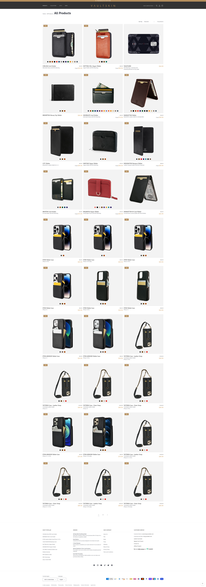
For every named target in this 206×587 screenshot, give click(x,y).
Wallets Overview (46, 552)
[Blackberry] (99, 111)
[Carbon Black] (54, 62)
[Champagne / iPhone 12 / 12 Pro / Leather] (144, 450)
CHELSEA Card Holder (49, 66)
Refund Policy (106, 547)
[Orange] (108, 111)
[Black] (102, 62)
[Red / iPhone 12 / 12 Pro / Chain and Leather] (66, 499)
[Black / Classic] (133, 111)
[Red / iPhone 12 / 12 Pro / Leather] (147, 450)
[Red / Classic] (138, 111)
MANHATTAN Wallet (130, 115)
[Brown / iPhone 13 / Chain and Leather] (102, 401)
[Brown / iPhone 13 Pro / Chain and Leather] (142, 401)
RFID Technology (46, 557)
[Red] (57, 62)
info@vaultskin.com (147, 536)
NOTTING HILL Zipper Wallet (92, 66)
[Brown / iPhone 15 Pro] (143, 255)
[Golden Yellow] (104, 111)
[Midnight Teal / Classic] (156, 111)
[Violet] (104, 207)
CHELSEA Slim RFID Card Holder (50, 534)
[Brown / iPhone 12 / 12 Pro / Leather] (142, 450)
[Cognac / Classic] (135, 111)
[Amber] (70, 62)
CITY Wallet (46, 163)
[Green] (106, 62)
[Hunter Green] (93, 111)
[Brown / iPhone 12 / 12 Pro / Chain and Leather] (61, 499)
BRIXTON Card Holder (49, 212)
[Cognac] (52, 62)
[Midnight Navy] (95, 111)
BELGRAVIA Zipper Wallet (91, 212)
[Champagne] (99, 207)
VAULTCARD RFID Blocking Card (49, 541)
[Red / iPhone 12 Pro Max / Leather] (105, 499)
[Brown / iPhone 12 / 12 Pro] (62, 450)
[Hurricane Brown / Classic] (153, 111)
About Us (105, 534)
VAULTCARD (127, 66)
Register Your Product (138, 541)
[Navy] (59, 62)
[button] (45, 5)
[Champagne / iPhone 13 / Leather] (63, 401)
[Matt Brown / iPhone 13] (62, 352)
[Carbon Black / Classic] (147, 111)
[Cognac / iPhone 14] (146, 303)
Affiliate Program (137, 546)
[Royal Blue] (97, 111)
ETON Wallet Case (48, 260)
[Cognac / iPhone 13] (64, 352)
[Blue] (111, 207)
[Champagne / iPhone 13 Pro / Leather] (144, 352)
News (104, 539)
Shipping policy (76, 585)
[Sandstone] (72, 62)
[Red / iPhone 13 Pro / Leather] (147, 352)
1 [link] (98, 514)
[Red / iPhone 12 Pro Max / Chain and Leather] (146, 499)
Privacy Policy (106, 549)
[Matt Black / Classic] (144, 111)
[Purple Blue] (106, 111)
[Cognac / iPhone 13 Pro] (105, 352)
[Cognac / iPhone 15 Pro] (146, 255)
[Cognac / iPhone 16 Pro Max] (104, 255)
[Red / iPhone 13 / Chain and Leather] (106, 401)
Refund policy (54, 585)
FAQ (104, 536)
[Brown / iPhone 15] (62, 303)
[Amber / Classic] (149, 111)
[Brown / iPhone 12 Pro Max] (103, 450)
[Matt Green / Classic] (142, 111)
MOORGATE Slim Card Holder (49, 536)
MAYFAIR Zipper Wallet (90, 163)
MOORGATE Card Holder (90, 115)
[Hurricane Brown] (75, 62)
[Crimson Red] (102, 111)
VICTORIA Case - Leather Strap (133, 356)
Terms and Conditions (108, 552)
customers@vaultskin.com (148, 534)
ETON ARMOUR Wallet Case (51, 356)
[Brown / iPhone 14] (143, 303)
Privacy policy (61, 585)
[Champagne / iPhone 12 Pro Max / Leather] (103, 499)
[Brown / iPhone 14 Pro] (103, 303)
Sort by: (140, 21)
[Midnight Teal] (77, 62)
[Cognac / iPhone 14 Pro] (105, 303)
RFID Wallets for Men (47, 554)
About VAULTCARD (47, 559)
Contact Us (136, 543)
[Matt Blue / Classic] (140, 111)
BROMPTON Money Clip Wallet (52, 115)
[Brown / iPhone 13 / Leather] (61, 401)
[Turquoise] (108, 207)
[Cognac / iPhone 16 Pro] (63, 255)
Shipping (105, 544)
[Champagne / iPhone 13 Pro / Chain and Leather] (144, 401)
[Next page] (107, 515)
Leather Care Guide (138, 538)
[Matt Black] (63, 62)
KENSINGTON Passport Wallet (133, 163)
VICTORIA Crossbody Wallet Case (50, 549)
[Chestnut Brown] (90, 111)
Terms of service (68, 585)
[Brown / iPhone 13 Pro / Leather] (142, 352)
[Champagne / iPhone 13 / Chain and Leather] (104, 401)
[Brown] (50, 62)
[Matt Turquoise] (146, 159)
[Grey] (61, 62)
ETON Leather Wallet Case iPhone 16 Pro (51, 539)
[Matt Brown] (150, 159)
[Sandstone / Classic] (151, 111)
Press (104, 541)
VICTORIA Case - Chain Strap (92, 405)
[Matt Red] (141, 159)
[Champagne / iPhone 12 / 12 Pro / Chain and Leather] (63, 499)
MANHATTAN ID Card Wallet (132, 212)
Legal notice (93, 585)
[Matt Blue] (66, 62)
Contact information (85, 585)
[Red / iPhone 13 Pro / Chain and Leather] (147, 401)
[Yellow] (106, 207)
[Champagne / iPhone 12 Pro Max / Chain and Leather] (143, 499)
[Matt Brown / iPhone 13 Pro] (103, 352)
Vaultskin (48, 585)
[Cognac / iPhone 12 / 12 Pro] (64, 450)
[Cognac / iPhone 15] (64, 303)
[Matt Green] (68, 62)
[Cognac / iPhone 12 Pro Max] (105, 450)
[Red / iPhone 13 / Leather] (66, 401)
